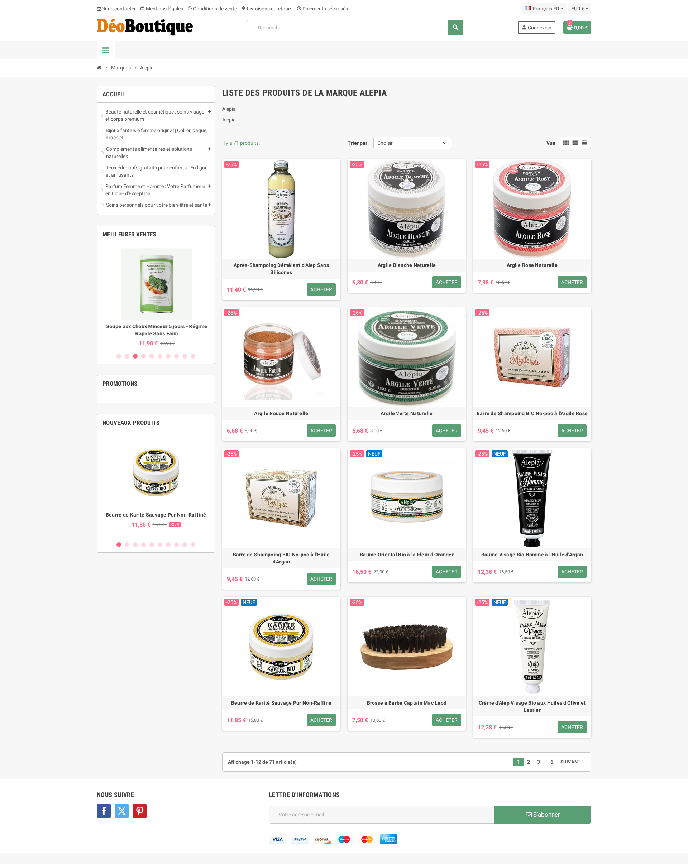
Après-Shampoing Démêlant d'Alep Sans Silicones (281, 268)
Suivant (573, 761)
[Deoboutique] (145, 27)
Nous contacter (118, 8)
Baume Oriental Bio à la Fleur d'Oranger (407, 554)
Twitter (122, 811)
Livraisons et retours (266, 8)
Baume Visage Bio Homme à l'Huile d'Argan (532, 554)
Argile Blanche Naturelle (407, 265)
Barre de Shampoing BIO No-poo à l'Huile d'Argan (281, 558)
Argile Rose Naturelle (532, 265)
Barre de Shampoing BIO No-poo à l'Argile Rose (532, 413)
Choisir (385, 143)
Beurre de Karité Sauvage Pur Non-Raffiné (156, 515)
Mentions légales (161, 8)
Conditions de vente (212, 8)
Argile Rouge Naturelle (281, 413)
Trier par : (359, 143)
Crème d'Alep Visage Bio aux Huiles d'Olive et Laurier (532, 706)
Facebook (104, 811)
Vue (550, 143)
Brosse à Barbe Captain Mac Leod (407, 703)
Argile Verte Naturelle (407, 413)
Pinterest (140, 811)
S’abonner (546, 814)
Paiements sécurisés (322, 8)
